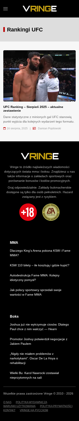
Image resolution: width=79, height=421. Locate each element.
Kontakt (9, 410)
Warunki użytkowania (19, 406)
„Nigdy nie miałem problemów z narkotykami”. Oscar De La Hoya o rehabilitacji (34, 358)
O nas (7, 402)
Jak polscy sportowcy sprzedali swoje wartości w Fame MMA (35, 292)
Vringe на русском (34, 410)
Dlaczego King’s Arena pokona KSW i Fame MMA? (40, 253)
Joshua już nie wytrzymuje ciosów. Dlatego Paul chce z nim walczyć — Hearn (39, 327)
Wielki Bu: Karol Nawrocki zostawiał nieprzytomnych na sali (34, 375)
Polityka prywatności (56, 406)
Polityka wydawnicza (31, 402)
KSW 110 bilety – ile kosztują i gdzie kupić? (39, 265)
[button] (5, 8)
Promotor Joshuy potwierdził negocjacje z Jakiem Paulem (38, 341)
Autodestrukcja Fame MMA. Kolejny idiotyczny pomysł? (34, 278)
